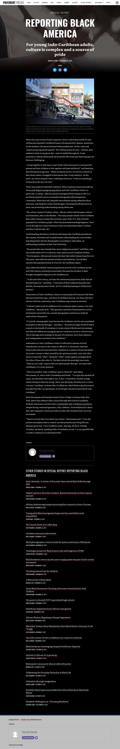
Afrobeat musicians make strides (41, 533)
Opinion (66, 2)
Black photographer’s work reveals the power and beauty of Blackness (58, 542)
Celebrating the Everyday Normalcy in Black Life (48, 672)
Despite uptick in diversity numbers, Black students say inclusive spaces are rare (59, 494)
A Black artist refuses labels (38, 579)
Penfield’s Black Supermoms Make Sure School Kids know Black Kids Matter (57, 691)
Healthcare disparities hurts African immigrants (48, 608)
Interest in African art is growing (41, 655)
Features (75, 2)
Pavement (13, 2)
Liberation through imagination (41, 681)
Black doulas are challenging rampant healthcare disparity (53, 646)
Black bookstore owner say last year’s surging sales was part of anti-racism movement (60, 561)
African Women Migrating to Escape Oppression (48, 617)
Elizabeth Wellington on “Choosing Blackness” (47, 701)
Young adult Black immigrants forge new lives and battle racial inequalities (55, 514)
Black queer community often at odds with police (48, 663)
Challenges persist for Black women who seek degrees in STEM (55, 550)
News (29, 2)
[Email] (53, 456)
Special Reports (86, 2)
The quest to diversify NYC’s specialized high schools (50, 600)
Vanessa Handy (53, 61)
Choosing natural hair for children (42, 571)
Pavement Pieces (25, 719)
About (108, 2)
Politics (36, 2)
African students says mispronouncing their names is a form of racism (58, 504)
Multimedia (98, 2)
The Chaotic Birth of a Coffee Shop (41, 524)
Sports (59, 2)
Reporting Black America (60, 28)
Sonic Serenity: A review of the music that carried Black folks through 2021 (58, 482)
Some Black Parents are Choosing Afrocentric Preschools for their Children (56, 590)
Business (45, 2)
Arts (52, 2)
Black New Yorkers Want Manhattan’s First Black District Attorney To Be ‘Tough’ (59, 627)
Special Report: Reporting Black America (57, 473)
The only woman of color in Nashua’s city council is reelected (54, 637)
